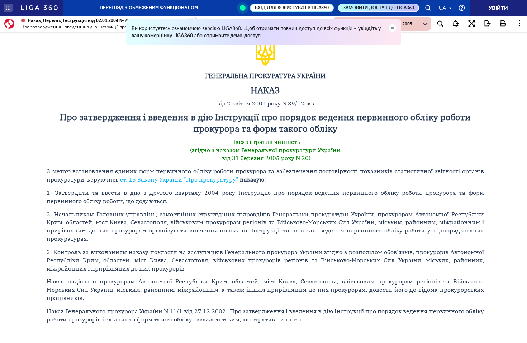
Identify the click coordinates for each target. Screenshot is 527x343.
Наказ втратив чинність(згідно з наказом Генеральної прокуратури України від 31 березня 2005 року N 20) (265, 150)
